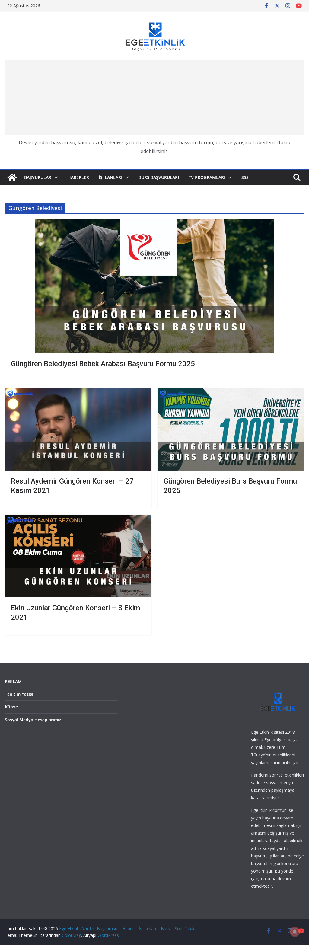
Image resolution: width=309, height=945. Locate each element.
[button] (54, 177)
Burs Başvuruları (159, 177)
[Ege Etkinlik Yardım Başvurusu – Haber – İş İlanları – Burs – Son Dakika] (12, 177)
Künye (11, 707)
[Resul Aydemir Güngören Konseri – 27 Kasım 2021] (78, 429)
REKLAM (13, 681)
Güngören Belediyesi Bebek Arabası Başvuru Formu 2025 (103, 363)
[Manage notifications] (295, 932)
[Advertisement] (154, 97)
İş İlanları (110, 177)
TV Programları (207, 177)
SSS (245, 177)
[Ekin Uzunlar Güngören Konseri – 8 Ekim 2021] (78, 556)
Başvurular (37, 177)
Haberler (78, 177)
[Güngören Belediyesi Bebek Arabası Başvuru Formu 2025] (154, 286)
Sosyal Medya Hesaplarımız (33, 720)
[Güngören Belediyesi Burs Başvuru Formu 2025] (231, 429)
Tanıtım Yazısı (19, 694)
